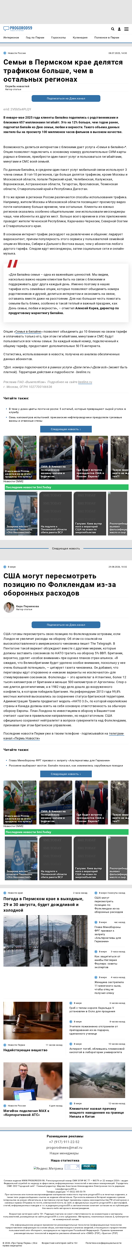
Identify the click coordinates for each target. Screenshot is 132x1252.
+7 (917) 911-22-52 (64, 1142)
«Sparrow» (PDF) (109, 1233)
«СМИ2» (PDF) (93, 1233)
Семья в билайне (28, 331)
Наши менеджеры (64, 1153)
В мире (12, 567)
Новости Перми (16, 1045)
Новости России (17, 53)
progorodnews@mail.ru (64, 1148)
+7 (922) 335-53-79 (76, 1192)
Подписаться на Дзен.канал (66, 98)
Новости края (15, 893)
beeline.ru (85, 382)
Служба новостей (17, 86)
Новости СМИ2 (13, 481)
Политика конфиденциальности (104, 1243)
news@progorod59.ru (65, 1189)
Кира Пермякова (27, 606)
